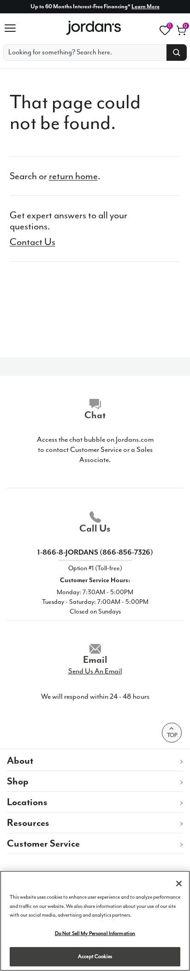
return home (73, 176)
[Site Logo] (94, 28)
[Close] (179, 883)
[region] (95, 921)
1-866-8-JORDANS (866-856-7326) (95, 552)
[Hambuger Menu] (13, 28)
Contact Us (32, 242)
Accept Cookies (95, 956)
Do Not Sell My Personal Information (95, 933)
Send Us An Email (95, 671)
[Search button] (176, 52)
